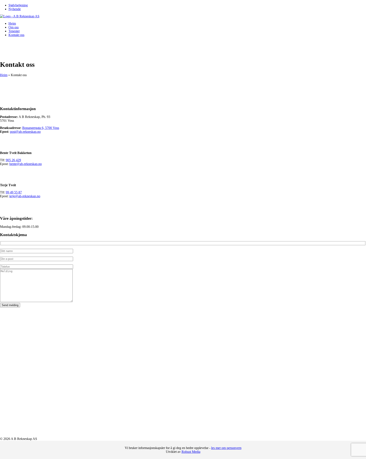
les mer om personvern (226, 448)
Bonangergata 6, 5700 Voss (40, 128)
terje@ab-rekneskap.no (24, 196)
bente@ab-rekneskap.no (25, 164)
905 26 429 (13, 160)
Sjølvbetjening (18, 5)
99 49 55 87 (14, 192)
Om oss (13, 27)
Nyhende (14, 9)
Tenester (14, 31)
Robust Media (191, 451)
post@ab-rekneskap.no (25, 131)
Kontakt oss (16, 35)
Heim (12, 23)
